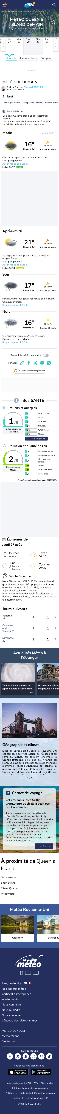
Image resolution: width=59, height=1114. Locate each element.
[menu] (4, 4)
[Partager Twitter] (35, 363)
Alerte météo (10, 999)
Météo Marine (10, 1036)
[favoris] (53, 22)
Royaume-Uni (12, 11)
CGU (28, 1083)
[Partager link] (22, 363)
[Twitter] (18, 1056)
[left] (3, 45)
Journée (11, 58)
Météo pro (8, 1041)
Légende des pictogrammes (20, 1020)
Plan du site (47, 1083)
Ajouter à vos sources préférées (32, 370)
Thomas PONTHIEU (33, 87)
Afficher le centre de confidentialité (31, 1098)
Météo (3, 11)
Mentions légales (15, 1083)
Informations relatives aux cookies (31, 1088)
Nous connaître (11, 1004)
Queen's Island (38, 11)
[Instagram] (33, 1056)
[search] (54, 4)
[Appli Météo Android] (41, 1072)
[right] (55, 45)
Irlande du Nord (25, 11)
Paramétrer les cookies (45, 1093)
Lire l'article (44, 846)
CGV (36, 1083)
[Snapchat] (25, 1056)
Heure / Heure (28, 58)
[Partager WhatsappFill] (49, 363)
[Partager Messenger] (42, 363)
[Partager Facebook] (29, 363)
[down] (29, 778)
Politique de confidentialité (18, 1093)
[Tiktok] (49, 1056)
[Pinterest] (41, 1056)
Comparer (46, 58)
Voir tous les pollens (36, 438)
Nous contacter (11, 1015)
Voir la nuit (48, 132)
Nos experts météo (14, 989)
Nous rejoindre (11, 1010)
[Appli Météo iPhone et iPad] (18, 1072)
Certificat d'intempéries (16, 994)
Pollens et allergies (23, 408)
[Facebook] (10, 1056)
